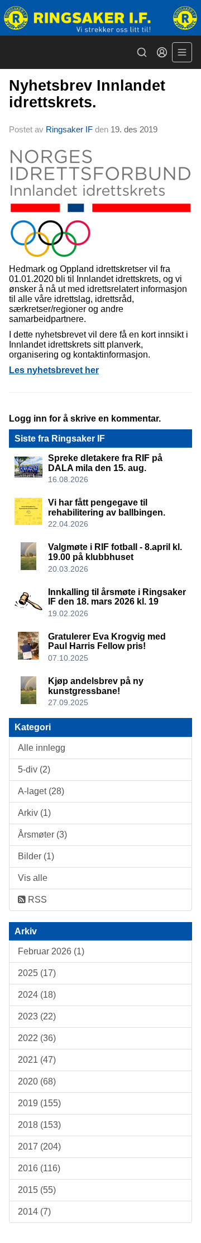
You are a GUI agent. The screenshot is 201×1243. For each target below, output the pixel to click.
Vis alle (32, 878)
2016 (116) (39, 1168)
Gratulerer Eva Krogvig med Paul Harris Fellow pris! (107, 641)
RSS (36, 899)
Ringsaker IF (69, 129)
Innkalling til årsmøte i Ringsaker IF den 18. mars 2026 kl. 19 (117, 597)
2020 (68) (37, 1081)
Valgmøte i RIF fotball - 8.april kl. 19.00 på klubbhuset (115, 552)
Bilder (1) (36, 856)
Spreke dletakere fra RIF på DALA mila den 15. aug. (105, 463)
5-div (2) (34, 769)
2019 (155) (39, 1103)
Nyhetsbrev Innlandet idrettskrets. (87, 93)
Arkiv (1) (34, 813)
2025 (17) (37, 973)
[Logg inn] (162, 52)
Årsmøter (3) (42, 834)
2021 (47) (37, 1059)
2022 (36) (37, 1038)
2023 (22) (37, 1016)
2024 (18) (37, 994)
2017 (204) (39, 1146)
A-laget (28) (41, 791)
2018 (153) (39, 1125)
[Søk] (142, 52)
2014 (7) (34, 1211)
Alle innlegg (41, 747)
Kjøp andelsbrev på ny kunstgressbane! (95, 686)
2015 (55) (37, 1190)
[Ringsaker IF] (100, 18)
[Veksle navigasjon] (182, 52)
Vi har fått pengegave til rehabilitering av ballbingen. (106, 507)
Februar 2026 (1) (51, 951)
